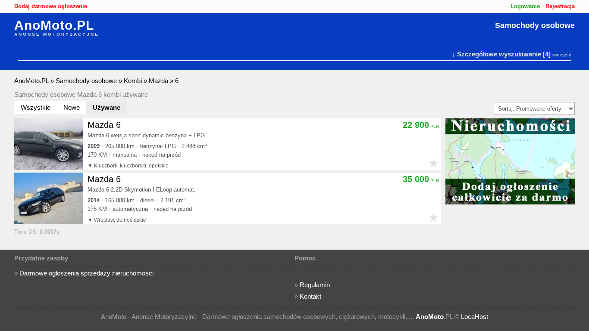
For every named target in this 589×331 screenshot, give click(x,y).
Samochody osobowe (535, 25)
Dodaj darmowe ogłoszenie (50, 6)
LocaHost (474, 316)
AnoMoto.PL (54, 25)
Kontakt (310, 296)
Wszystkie (35, 107)
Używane (106, 107)
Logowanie (525, 6)
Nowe (71, 107)
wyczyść (561, 54)
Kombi (133, 80)
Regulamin (315, 284)
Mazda (158, 80)
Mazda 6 (104, 125)
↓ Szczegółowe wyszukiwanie (496, 54)
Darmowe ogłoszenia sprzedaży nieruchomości (86, 273)
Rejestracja (560, 6)
